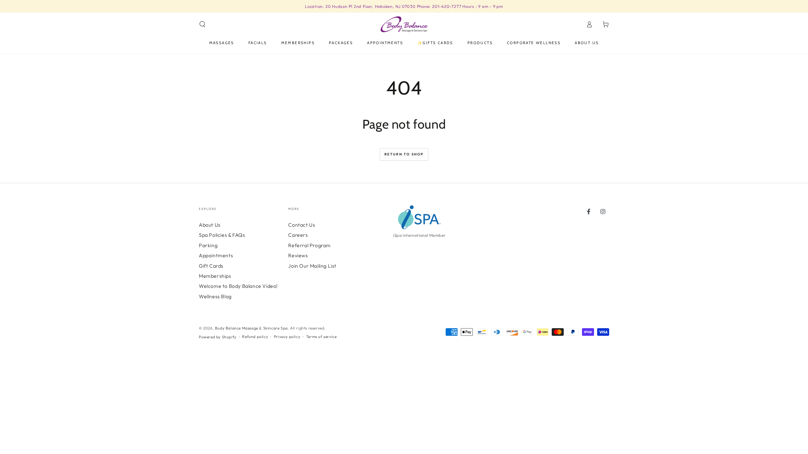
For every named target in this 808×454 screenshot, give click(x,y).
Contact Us (301, 225)
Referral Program (309, 245)
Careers (298, 235)
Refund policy (255, 336)
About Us (210, 225)
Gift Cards (211, 266)
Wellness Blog (215, 296)
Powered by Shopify (217, 337)
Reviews (298, 255)
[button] (202, 24)
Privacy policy (287, 336)
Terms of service (321, 336)
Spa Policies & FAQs (222, 235)
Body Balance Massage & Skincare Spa (251, 328)
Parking (208, 245)
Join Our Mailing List (312, 266)
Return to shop (404, 154)
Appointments (216, 255)
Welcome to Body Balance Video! (238, 286)
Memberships (215, 276)
